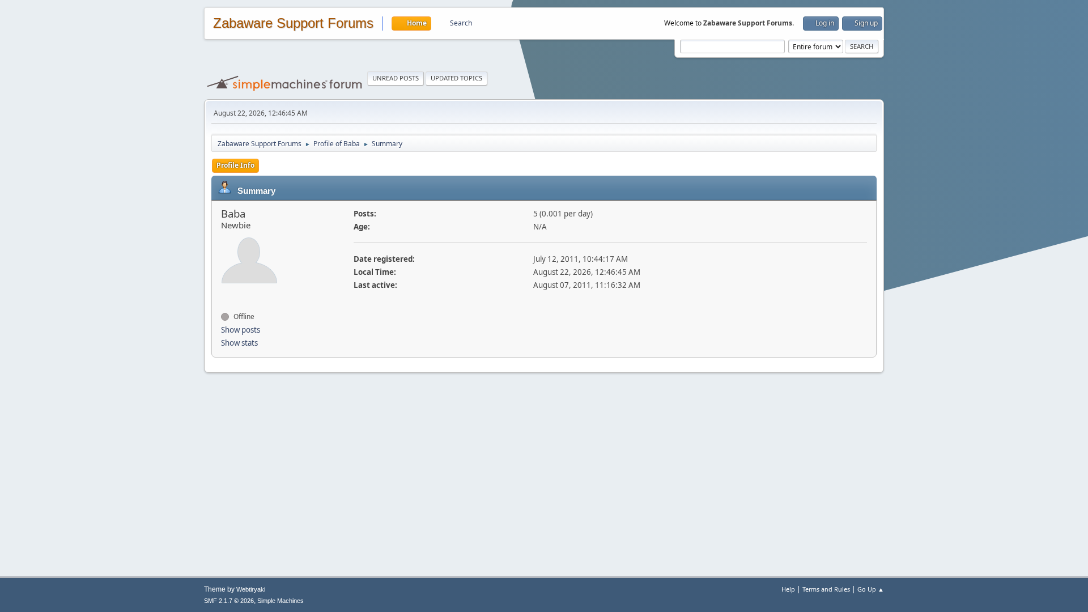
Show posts (240, 330)
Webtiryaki (250, 589)
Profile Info (235, 165)
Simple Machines (280, 600)
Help (788, 589)
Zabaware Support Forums (293, 23)
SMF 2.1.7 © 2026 (229, 600)
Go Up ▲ (870, 589)
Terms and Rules (826, 589)
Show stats (239, 343)
